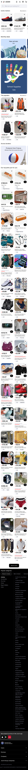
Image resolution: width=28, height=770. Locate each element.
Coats (16, 654)
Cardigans (17, 648)
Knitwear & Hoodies (20, 582)
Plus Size (3, 581)
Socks (16, 612)
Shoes (2, 583)
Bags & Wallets (4, 585)
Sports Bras (18, 701)
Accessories (4, 579)
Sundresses (18, 662)
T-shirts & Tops (19, 580)
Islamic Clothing (19, 688)
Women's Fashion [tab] (6, 573)
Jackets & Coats (19, 592)
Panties (17, 678)
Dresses (17, 584)
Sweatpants (18, 664)
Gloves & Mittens (19, 717)
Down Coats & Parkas (20, 658)
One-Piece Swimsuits (20, 676)
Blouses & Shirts (19, 594)
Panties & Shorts (19, 711)
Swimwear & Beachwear (21, 617)
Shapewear (18, 699)
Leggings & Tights (19, 672)
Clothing (3, 577)
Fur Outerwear (18, 686)
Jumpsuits (17, 690)
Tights (16, 668)
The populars (5, 95)
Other (2, 587)
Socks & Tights (19, 600)
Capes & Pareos (19, 705)
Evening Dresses (19, 631)
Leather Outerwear (19, 719)
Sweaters (17, 625)
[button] (2, 737)
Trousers (17, 586)
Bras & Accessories (19, 629)
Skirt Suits (17, 713)
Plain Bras (17, 660)
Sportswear (18, 614)
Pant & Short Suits (19, 644)
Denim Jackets (18, 715)
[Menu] (1, 1)
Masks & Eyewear (19, 721)
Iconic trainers (5, 11)
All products (23, 10)
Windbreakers (18, 670)
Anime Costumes (19, 680)
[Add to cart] (11, 25)
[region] (14, 23)
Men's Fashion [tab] (17, 573)
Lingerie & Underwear (20, 598)
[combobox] (15, 6)
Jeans (16, 633)
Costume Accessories (20, 656)
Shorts (16, 640)
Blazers (17, 684)
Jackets (17, 621)
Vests (16, 726)
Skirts (16, 623)
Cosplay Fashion (19, 596)
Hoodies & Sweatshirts (20, 590)
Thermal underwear (20, 728)
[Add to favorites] (11, 14)
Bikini (16, 650)
